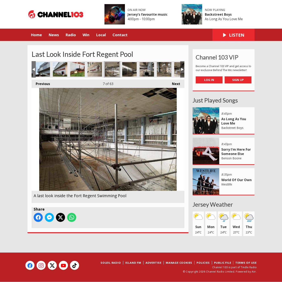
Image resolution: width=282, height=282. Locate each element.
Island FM (133, 263)
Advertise (153, 263)
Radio (70, 34)
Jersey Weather (213, 204)
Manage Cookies (179, 263)
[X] (52, 265)
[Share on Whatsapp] (71, 217)
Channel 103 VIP (217, 57)
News (54, 34)
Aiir (254, 271)
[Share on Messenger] (49, 217)
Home (36, 34)
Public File (222, 263)
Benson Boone (231, 158)
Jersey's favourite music (147, 14)
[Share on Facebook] (38, 217)
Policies (203, 263)
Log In (209, 80)
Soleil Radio (111, 263)
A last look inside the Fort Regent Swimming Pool (43, 69)
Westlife (226, 184)
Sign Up (238, 80)
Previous (41, 84)
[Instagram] (41, 265)
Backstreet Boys (218, 14)
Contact (120, 34)
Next (174, 84)
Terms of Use (246, 263)
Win (86, 34)
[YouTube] (63, 265)
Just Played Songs (215, 100)
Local (101, 34)
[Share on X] (60, 217)
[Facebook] (29, 265)
